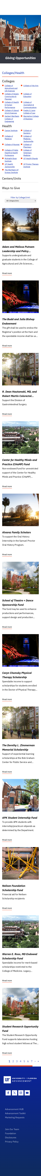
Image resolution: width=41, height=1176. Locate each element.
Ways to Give (11, 188)
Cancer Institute (11, 130)
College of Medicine (9, 137)
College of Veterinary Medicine (27, 152)
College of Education (27, 95)
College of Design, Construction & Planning (12, 96)
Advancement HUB (14, 1109)
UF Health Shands (30, 158)
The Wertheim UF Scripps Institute (12, 171)
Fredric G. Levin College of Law (29, 111)
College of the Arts (30, 86)
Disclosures (10, 1137)
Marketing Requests (14, 1117)
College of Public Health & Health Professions (11, 152)
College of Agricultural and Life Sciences (11, 88)
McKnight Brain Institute (11, 159)
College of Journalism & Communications (30, 105)
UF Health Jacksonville (10, 165)
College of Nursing (12, 144)
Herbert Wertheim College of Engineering (12, 119)
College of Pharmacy (27, 145)
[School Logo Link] (19, 1080)
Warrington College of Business (31, 117)
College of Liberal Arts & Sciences (12, 111)
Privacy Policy (11, 1141)
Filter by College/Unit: (20, 197)
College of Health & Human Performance (12, 105)
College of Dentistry (27, 131)
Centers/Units (11, 178)
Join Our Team (12, 1129)
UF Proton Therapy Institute (31, 165)
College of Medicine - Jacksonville (28, 138)
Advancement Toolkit (15, 1113)
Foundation (10, 1133)
